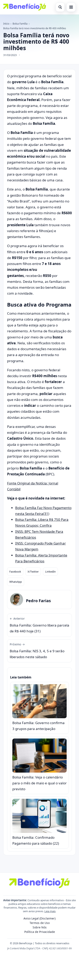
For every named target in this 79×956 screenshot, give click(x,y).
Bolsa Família (20, 23)
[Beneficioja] (24, 7)
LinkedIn (50, 571)
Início (6, 23)
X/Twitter (33, 571)
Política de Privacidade (39, 932)
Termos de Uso (40, 923)
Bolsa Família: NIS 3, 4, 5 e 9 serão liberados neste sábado (37, 650)
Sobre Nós (40, 927)
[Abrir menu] (71, 7)
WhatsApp (15, 582)
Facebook (15, 571)
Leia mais (50, 911)
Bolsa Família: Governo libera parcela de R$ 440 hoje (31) (39, 625)
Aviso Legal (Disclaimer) (39, 918)
